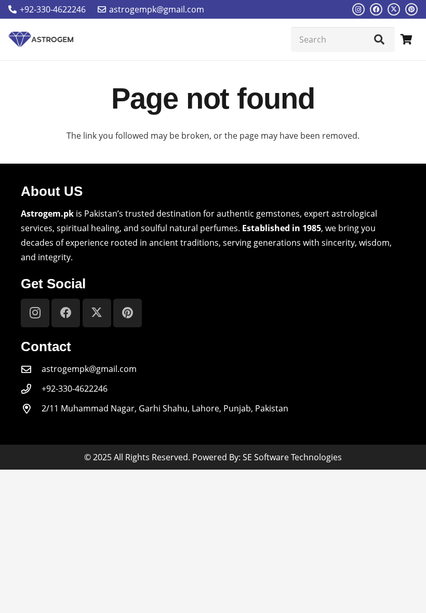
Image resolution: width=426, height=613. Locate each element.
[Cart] (406, 39)
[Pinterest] (411, 9)
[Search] (379, 39)
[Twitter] (394, 9)
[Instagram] (358, 9)
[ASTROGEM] (40, 39)
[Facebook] (376, 9)
